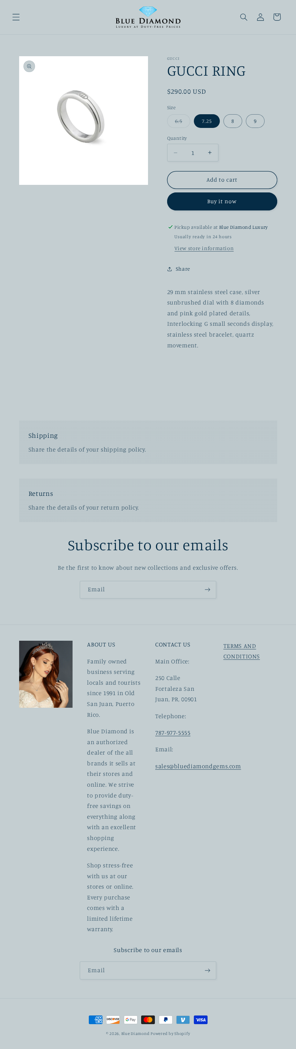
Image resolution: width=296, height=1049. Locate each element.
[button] (16, 17)
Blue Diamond (136, 1033)
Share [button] (183, 269)
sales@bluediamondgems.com (198, 766)
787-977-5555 (173, 732)
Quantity (177, 138)
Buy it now (222, 201)
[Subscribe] (207, 590)
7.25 (207, 121)
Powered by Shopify (170, 1033)
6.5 (182, 122)
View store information (204, 248)
